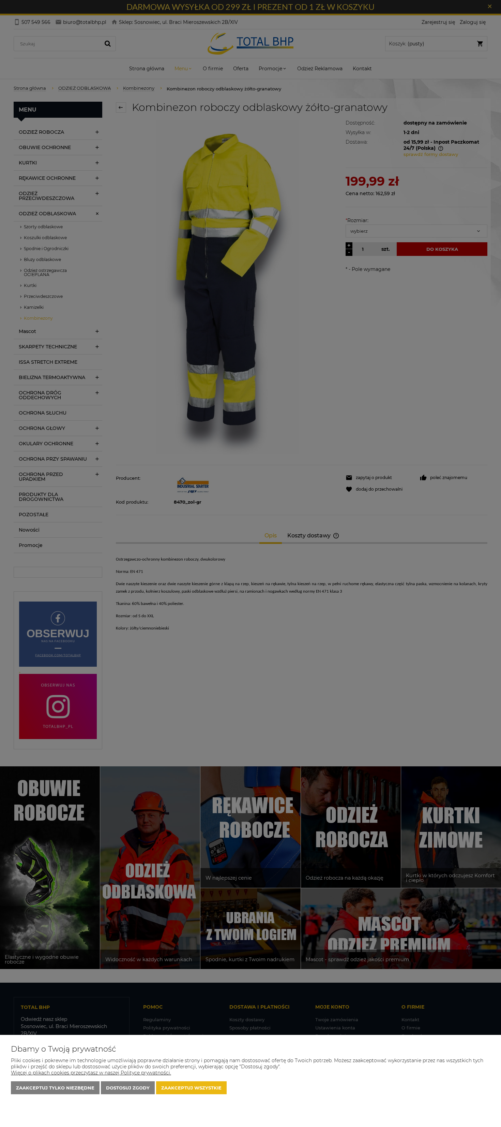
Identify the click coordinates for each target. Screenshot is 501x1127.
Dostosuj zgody (128, 1087)
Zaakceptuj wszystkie (191, 1087)
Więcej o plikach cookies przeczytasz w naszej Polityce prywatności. (91, 1073)
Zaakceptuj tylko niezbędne (55, 1087)
